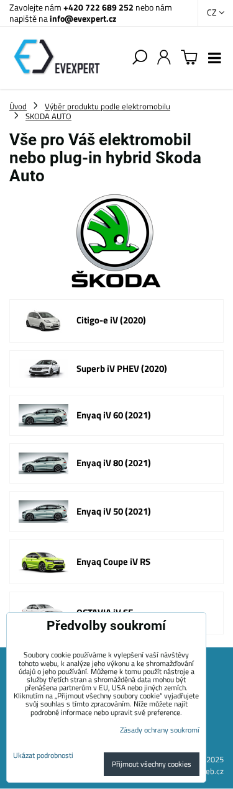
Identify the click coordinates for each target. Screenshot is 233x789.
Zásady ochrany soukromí (159, 730)
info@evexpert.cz (83, 18)
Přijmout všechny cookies (151, 764)
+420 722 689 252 (98, 7)
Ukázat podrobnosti (43, 755)
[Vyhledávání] (140, 58)
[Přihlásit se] (164, 58)
